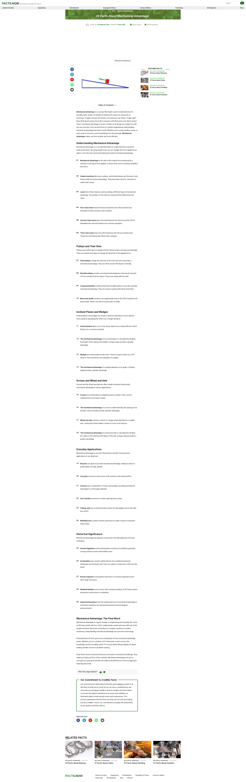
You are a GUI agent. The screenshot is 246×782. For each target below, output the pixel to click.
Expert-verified (136, 24)
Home (114, 11)
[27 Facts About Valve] (144, 80)
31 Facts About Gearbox (158, 95)
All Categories (211, 8)
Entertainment (74, 8)
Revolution (92, 602)
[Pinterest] (72, 79)
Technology (179, 8)
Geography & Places (109, 8)
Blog (241, 8)
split (124, 355)
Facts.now (10, 3)
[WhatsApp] (72, 84)
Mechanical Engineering (125, 11)
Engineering (42, 8)
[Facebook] (72, 69)
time (123, 631)
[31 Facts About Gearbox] (144, 94)
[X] (72, 74)
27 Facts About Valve (157, 80)
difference (117, 661)
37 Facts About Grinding (158, 87)
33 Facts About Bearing (158, 73)
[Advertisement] (123, 40)
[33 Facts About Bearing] (144, 73)
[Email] (72, 89)
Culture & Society (8, 8)
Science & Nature (145, 8)
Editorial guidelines (152, 24)
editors (91, 696)
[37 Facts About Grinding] (144, 87)
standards (101, 693)
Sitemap (130, 778)
